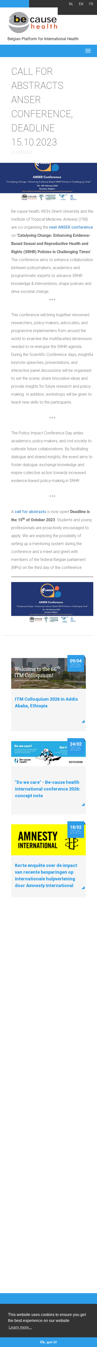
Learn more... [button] (20, 1327)
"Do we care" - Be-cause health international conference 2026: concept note (47, 789)
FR (91, 4)
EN (81, 4)
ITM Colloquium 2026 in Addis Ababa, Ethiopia (46, 702)
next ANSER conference (71, 227)
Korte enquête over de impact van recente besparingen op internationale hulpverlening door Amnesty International (46, 875)
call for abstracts (30, 511)
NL (71, 4)
